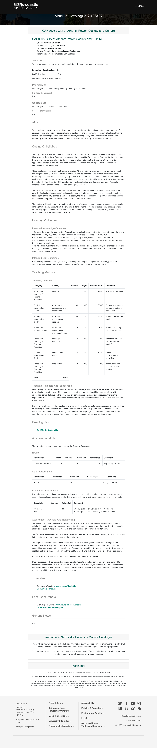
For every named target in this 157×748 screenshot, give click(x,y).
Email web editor (133, 720)
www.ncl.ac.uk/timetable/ (65, 586)
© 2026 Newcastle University (128, 725)
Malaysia (19, 726)
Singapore (29, 726)
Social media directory (131, 716)
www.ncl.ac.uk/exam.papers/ (68, 605)
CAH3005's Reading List (47, 430)
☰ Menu (139, 5)
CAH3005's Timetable (46, 589)
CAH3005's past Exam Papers (50, 607)
